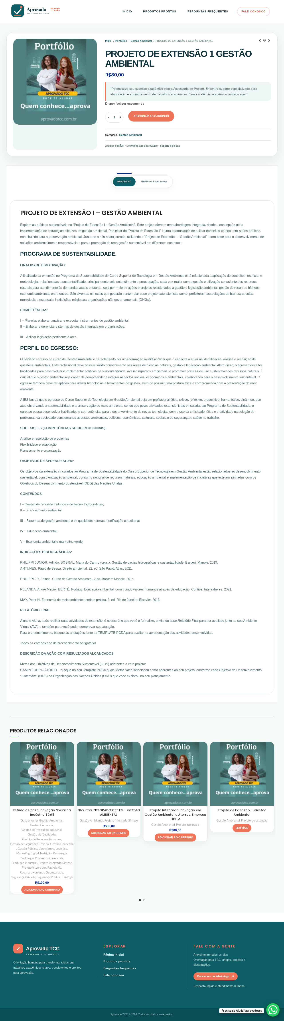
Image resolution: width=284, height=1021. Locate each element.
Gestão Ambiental (141, 41)
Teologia (67, 877)
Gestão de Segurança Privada (29, 844)
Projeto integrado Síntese (55, 863)
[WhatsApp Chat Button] (273, 1010)
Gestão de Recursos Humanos (41, 839)
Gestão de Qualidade (41, 834)
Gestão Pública (27, 848)
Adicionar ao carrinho (151, 116)
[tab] (124, 181)
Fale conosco (113, 975)
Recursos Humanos (32, 872)
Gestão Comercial (41, 825)
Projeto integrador (34, 867)
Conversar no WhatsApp (215, 976)
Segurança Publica (49, 877)
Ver (70, 749)
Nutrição (46, 853)
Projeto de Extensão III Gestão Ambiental (242, 812)
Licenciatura (46, 848)
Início (108, 41)
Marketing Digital (27, 853)
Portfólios (121, 41)
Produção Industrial (24, 863)
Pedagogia (60, 853)
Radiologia (54, 867)
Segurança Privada (23, 877)
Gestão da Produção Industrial (42, 830)
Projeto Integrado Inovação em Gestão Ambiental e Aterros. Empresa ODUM (175, 814)
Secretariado (54, 872)
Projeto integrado (187, 824)
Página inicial (113, 954)
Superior (125, 275)
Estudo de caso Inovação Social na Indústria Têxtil (42, 812)
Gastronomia (29, 820)
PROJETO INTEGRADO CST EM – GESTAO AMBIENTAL (108, 812)
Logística (61, 848)
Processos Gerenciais (49, 858)
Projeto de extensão (254, 820)
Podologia (27, 858)
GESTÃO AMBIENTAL (132, 213)
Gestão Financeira (62, 844)
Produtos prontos (116, 961)
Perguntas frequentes (119, 968)
